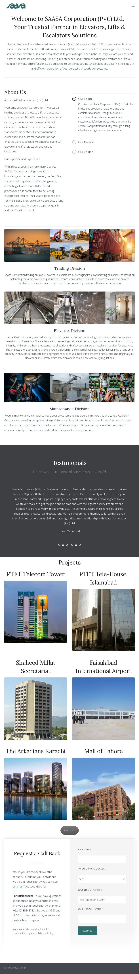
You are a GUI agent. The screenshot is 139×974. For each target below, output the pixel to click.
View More (69, 815)
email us (17, 872)
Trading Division (69, 268)
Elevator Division (69, 330)
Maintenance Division (69, 408)
